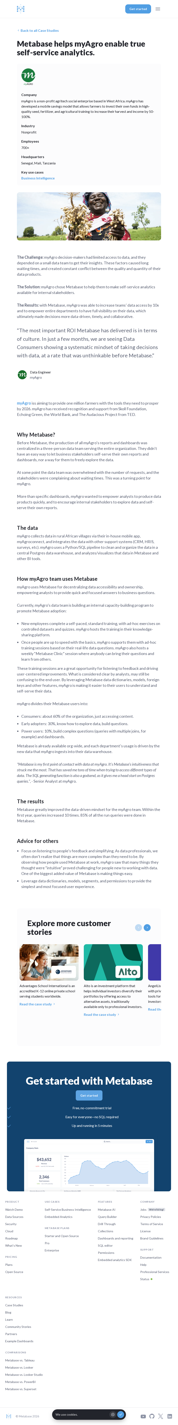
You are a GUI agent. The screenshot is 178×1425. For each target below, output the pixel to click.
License (145, 1231)
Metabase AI (106, 1209)
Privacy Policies (150, 1217)
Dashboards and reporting (115, 1238)
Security (10, 1224)
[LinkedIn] (170, 1416)
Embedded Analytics (59, 1217)
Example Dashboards (19, 1341)
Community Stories (18, 1327)
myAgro (24, 403)
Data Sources (14, 1217)
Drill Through (107, 1224)
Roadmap (11, 1238)
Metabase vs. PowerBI (20, 1382)
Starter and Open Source (62, 1236)
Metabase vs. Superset (20, 1389)
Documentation (151, 1257)
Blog (8, 1312)
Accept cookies (120, 1414)
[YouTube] (143, 1416)
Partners (11, 1334)
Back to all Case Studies (40, 30)
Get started (138, 9)
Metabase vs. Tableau (20, 1360)
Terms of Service (151, 1224)
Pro (47, 1243)
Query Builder (107, 1217)
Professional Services (154, 1272)
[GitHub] (152, 1416)
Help (143, 1264)
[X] (160, 1416)
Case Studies (14, 1305)
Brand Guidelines (151, 1238)
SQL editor (105, 1245)
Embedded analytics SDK (115, 1260)
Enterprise (52, 1250)
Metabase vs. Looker (19, 1367)
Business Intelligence (38, 178)
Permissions (106, 1252)
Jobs (152, 1209)
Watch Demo (14, 1209)
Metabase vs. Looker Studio (24, 1374)
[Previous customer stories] (138, 927)
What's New (13, 1245)
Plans (9, 1264)
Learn (9, 1319)
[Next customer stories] (147, 927)
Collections (105, 1231)
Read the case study (36, 1004)
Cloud (9, 1231)
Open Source (14, 1272)
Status (144, 1279)
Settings (112, 1414)
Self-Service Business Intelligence (68, 1209)
